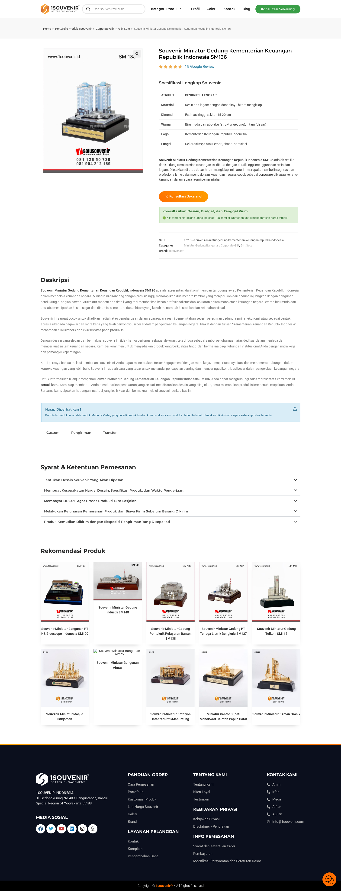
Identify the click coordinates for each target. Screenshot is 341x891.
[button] (277, 9)
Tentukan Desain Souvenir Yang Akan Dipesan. (84, 480)
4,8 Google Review (199, 66)
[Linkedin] (72, 828)
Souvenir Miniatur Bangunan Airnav (118, 665)
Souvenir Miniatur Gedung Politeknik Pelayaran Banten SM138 (171, 633)
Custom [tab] (53, 433)
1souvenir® (175, 251)
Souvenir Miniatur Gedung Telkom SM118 (276, 631)
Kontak (229, 9)
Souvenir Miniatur (172, 160)
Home (47, 28)
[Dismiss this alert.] (295, 408)
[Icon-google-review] (92, 828)
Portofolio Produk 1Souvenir (73, 28)
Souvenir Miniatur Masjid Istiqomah (64, 716)
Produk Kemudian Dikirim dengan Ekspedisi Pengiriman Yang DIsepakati (107, 522)
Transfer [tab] (110, 433)
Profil (195, 9)
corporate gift (268, 174)
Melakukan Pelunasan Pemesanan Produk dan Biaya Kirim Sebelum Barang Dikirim (116, 511)
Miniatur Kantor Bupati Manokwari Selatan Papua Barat (223, 716)
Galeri (211, 9)
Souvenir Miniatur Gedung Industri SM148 (117, 610)
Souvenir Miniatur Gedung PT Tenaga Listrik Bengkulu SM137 (223, 631)
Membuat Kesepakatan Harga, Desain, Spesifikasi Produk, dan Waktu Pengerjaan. (114, 490)
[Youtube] (61, 828)
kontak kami (49, 385)
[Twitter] (51, 828)
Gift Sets (124, 28)
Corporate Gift (105, 28)
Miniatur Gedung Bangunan (201, 245)
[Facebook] (40, 828)
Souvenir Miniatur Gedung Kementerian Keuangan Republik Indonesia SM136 (98, 290)
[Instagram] (82, 828)
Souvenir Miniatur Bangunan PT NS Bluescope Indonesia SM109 (64, 631)
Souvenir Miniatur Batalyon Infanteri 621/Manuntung (170, 716)
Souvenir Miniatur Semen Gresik (276, 714)
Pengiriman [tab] (81, 433)
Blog (246, 9)
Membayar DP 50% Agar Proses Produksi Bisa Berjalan (90, 501)
